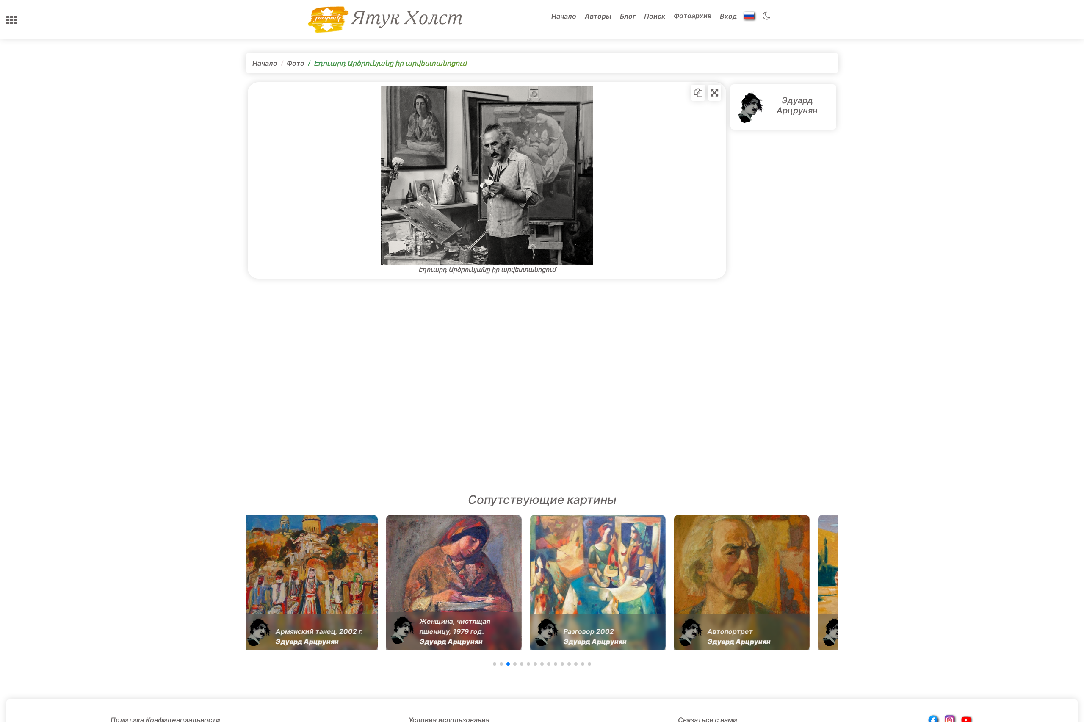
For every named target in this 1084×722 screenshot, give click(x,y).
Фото (295, 63)
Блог (628, 16)
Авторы (598, 16)
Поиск (654, 16)
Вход (728, 16)
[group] (309, 582)
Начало (563, 16)
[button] (11, 20)
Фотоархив (692, 15)
